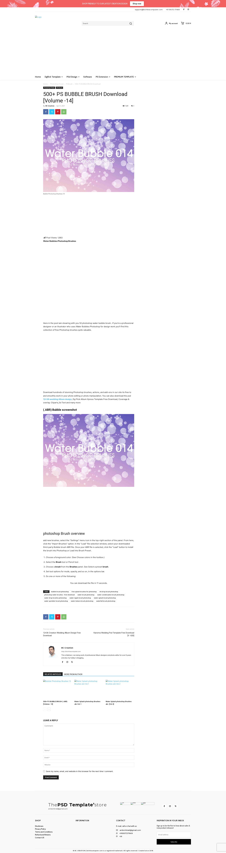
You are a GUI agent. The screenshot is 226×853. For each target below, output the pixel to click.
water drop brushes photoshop (55, 598)
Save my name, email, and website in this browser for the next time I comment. (79, 771)
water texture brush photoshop (82, 601)
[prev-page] (44, 709)
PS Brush (69, 84)
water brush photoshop (86, 595)
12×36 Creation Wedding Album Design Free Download (62, 634)
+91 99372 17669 (173, 9)
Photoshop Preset (57, 84)
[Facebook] (183, 9)
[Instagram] (188, 9)
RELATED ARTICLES (53, 674)
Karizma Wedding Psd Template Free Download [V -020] (114, 634)
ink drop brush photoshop (109, 592)
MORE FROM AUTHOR (73, 674)
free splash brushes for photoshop (84, 592)
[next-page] (49, 709)
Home (45, 84)
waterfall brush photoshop (105, 601)
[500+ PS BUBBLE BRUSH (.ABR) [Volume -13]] (57, 689)
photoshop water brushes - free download (59, 595)
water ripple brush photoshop (80, 598)
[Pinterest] (57, 111)
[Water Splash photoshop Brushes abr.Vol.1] (88, 689)
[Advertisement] (113, 54)
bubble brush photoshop (60, 592)
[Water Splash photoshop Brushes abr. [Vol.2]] (120, 689)
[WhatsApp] (63, 111)
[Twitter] (51, 111)
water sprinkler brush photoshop (56, 601)
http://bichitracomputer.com (71, 651)
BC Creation (50, 106)
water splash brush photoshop (105, 598)
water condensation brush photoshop (110, 595)
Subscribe (174, 842)
